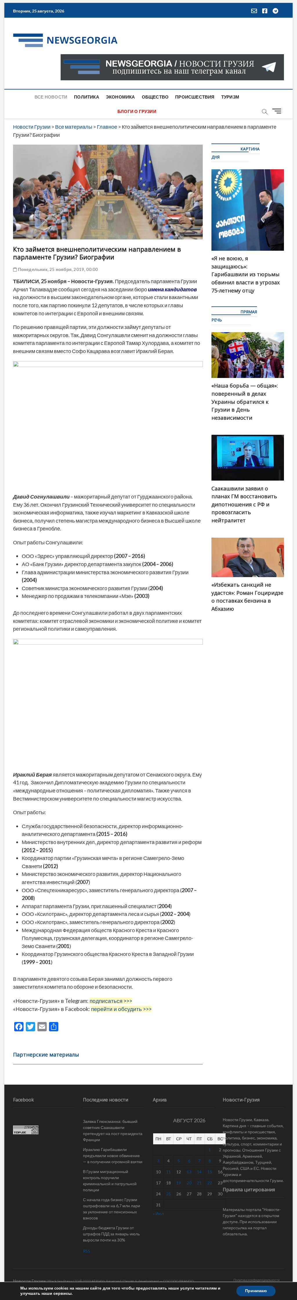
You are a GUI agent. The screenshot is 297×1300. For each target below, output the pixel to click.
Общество (155, 96)
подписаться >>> (111, 1001)
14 (199, 1171)
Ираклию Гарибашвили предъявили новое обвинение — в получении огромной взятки (112, 1155)
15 (209, 1171)
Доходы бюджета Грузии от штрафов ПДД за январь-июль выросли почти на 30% (111, 1233)
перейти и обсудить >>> (121, 1009)
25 (168, 1193)
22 (209, 1182)
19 (178, 1182)
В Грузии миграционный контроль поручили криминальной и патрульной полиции (110, 1180)
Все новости (51, 96)
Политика (86, 96)
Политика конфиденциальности (256, 1280)
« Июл (158, 1213)
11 (168, 1171)
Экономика (120, 96)
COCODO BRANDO (178, 1281)
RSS (86, 1250)
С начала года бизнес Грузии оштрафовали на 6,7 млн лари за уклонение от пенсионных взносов (111, 1208)
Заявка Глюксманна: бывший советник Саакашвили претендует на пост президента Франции (112, 1130)
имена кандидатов (172, 289)
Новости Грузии (29, 1280)
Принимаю (256, 1291)
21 (199, 1182)
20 (189, 1182)
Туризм (230, 96)
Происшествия (194, 96)
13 (189, 1171)
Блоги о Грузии (136, 111)
